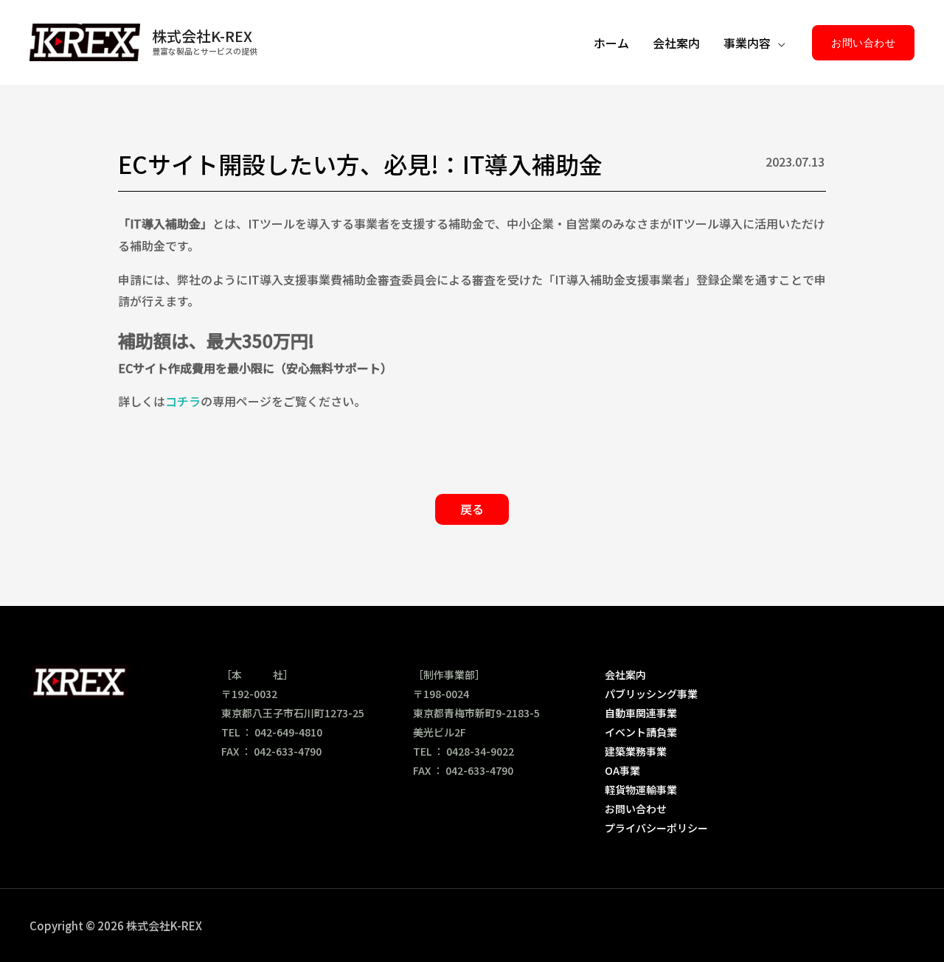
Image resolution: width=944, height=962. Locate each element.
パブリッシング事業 (651, 693)
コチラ (183, 401)
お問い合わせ (636, 808)
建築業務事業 (636, 751)
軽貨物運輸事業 (641, 789)
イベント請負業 (641, 732)
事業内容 (747, 43)
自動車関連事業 (641, 712)
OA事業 (622, 770)
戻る (472, 508)
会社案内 (676, 43)
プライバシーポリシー (656, 827)
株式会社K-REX (202, 35)
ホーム (611, 43)
